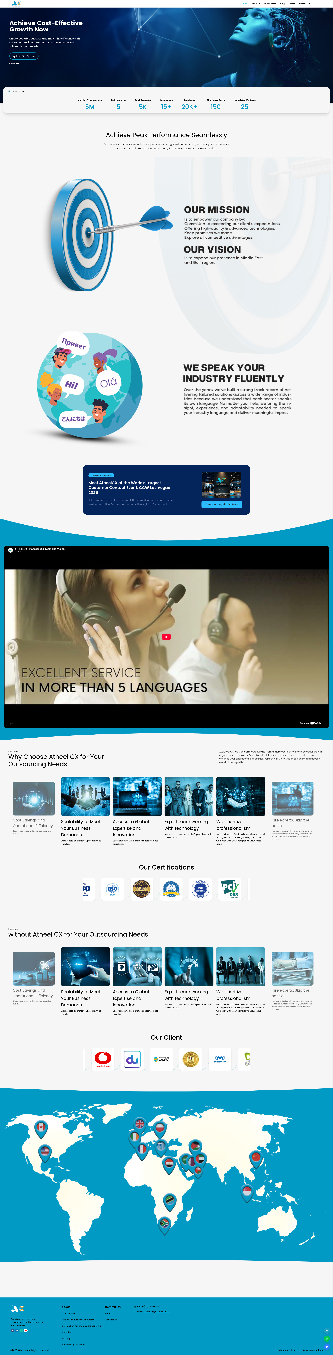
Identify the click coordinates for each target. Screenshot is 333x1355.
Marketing (67, 1332)
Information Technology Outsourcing (81, 1325)
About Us (110, 1313)
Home (244, 3)
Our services (270, 3)
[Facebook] (12, 1330)
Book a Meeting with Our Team (222, 504)
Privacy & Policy (286, 1350)
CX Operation (69, 1313)
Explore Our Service (24, 56)
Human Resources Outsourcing (78, 1319)
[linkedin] (17, 1330)
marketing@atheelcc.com (156, 1311)
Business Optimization (73, 1344)
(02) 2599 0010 (151, 1306)
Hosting (66, 1338)
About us (256, 3)
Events (292, 3)
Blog (282, 3)
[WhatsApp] (21, 1330)
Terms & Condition (313, 1350)
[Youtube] (26, 1330)
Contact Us (304, 3)
